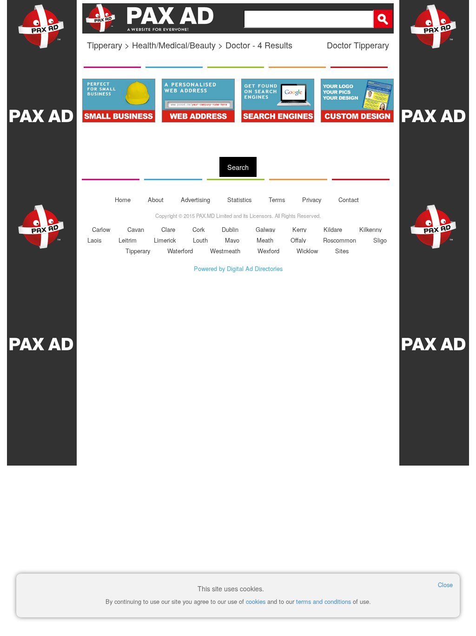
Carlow (101, 229)
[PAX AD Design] (357, 100)
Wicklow (307, 250)
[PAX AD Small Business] (118, 100)
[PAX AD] (42, 318)
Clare (168, 229)
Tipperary (138, 250)
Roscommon (339, 240)
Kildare (333, 229)
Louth (200, 240)
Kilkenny (370, 229)
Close (445, 584)
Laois (94, 240)
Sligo (380, 240)
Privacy (311, 199)
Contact (348, 199)
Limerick (165, 240)
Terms (277, 199)
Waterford (180, 250)
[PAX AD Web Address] (198, 100)
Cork (198, 229)
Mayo (232, 240)
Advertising (195, 199)
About (156, 199)
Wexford (268, 250)
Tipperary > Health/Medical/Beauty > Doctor (168, 45)
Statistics (239, 199)
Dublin (230, 229)
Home (123, 199)
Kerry (299, 229)
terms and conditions (323, 601)
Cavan (135, 229)
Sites (342, 250)
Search (238, 167)
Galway (265, 229)
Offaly (298, 240)
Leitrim (128, 240)
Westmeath (225, 250)
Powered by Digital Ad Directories (238, 268)
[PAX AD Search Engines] (277, 100)
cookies (255, 601)
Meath (265, 240)
